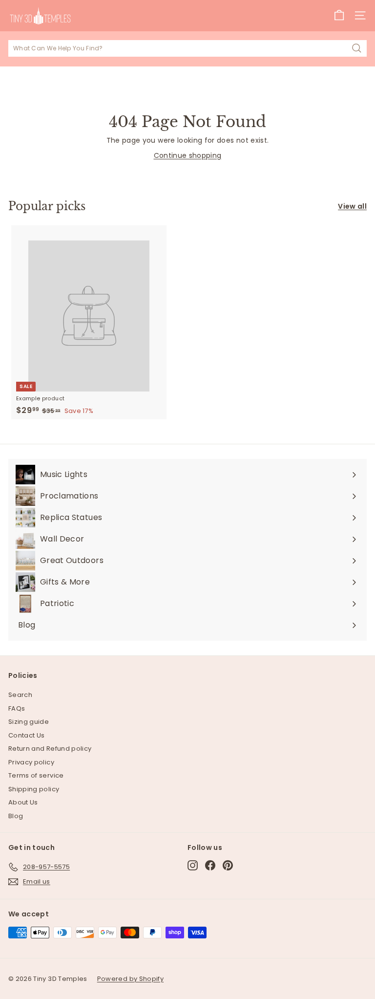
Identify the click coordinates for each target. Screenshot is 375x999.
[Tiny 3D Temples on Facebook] (210, 865)
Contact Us (26, 735)
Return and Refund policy (49, 748)
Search (20, 694)
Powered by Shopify (130, 978)
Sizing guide (28, 721)
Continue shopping (188, 155)
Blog (15, 816)
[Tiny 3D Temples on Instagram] (193, 865)
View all (352, 206)
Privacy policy (31, 762)
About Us (23, 802)
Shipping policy (33, 789)
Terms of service (36, 775)
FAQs (16, 708)
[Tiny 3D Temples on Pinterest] (228, 865)
